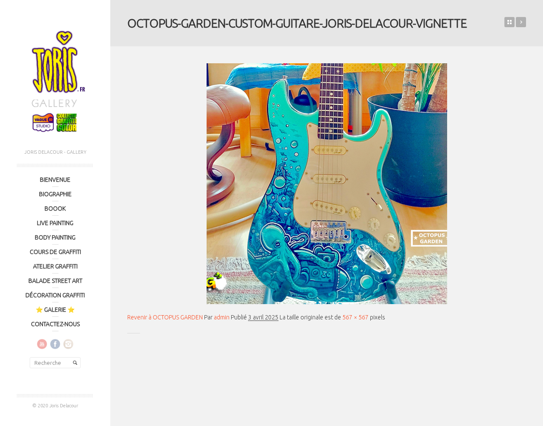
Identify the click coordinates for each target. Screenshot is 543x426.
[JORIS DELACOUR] (55, 79)
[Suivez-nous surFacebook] (55, 344)
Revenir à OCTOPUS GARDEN (165, 317)
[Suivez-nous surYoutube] (42, 344)
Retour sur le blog (509, 22)
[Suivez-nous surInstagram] (68, 344)
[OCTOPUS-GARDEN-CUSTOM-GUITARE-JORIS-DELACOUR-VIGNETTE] (326, 183)
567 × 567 (355, 317)
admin (222, 317)
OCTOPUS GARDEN (521, 22)
